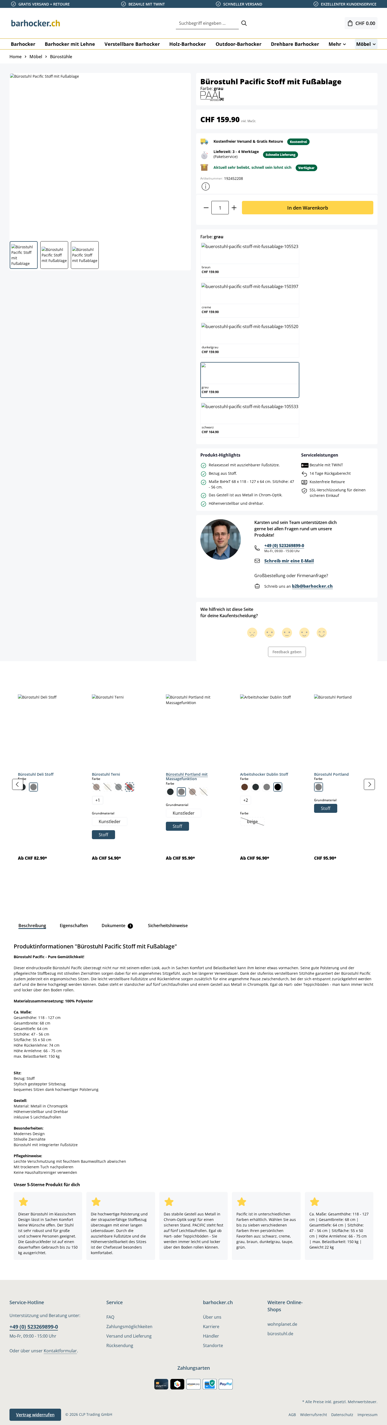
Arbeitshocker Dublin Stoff (264, 774)
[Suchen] (244, 23)
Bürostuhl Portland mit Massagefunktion (187, 776)
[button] (205, 186)
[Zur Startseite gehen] (35, 23)
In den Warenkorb (307, 207)
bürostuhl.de (280, 1334)
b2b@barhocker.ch (312, 586)
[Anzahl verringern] (206, 207)
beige (255, 822)
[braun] (244, 787)
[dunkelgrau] (170, 791)
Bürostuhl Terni (106, 774)
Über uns (212, 1317)
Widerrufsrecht (313, 1414)
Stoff (103, 835)
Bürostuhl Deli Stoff (35, 774)
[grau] (33, 787)
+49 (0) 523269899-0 (284, 545)
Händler (211, 1336)
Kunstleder (110, 821)
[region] (193, 784)
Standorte (213, 1345)
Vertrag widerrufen (35, 1415)
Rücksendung (119, 1345)
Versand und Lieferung (129, 1336)
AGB (292, 1414)
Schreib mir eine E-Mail (289, 561)
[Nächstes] (369, 784)
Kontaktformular (60, 1351)
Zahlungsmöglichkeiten (129, 1326)
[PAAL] (212, 95)
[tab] (18, 673)
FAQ (110, 1317)
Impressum (368, 1414)
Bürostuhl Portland (331, 774)
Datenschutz (342, 1414)
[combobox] (207, 23)
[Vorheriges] (17, 784)
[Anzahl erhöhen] (234, 207)
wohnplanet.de (282, 1324)
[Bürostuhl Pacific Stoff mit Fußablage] (100, 155)
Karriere (211, 1326)
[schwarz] (277, 787)
